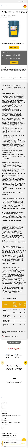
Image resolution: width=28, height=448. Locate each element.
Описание (4, 78)
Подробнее (14, 47)
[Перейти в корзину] (24, 440)
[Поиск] (19, 2)
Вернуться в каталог (14, 342)
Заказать (14, 62)
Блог (2, 407)
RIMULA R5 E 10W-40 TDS (11, 336)
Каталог (6, 15)
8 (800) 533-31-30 (5, 417)
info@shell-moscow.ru (6, 418)
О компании (4, 403)
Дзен (2, 429)
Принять (22, 443)
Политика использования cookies (9, 436)
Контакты (3, 408)
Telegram (3, 427)
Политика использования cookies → (12, 444)
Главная (2, 15)
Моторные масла (12, 15)
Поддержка (3, 410)
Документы (23, 78)
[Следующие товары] (25, 363)
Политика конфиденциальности (8, 433)
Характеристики (13, 78)
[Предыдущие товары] (2, 363)
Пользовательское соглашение (8, 435)
